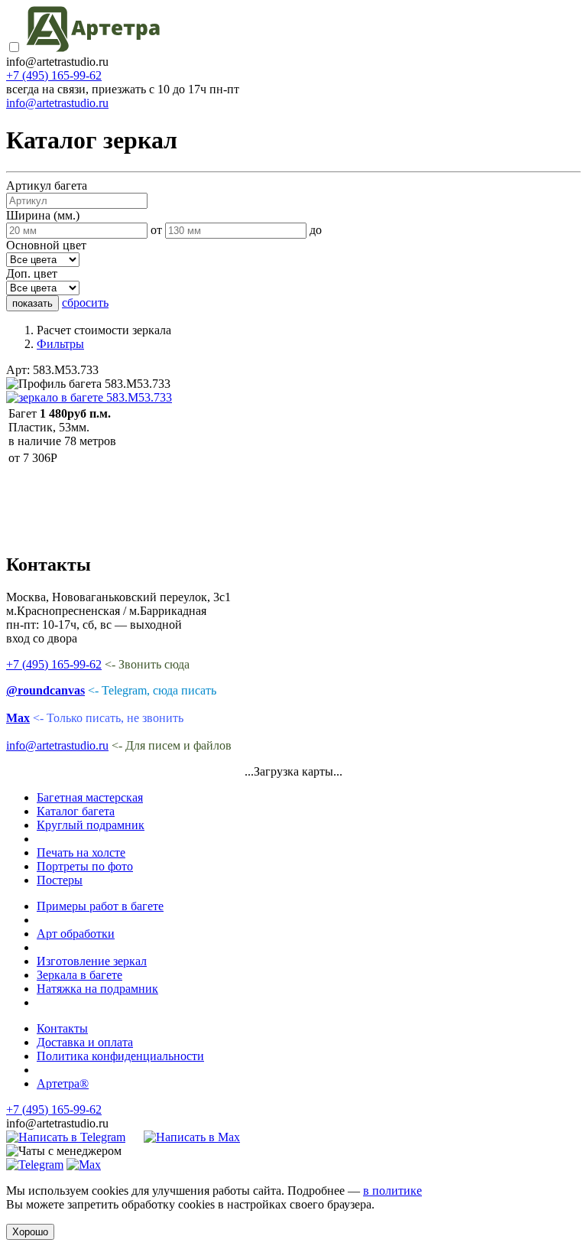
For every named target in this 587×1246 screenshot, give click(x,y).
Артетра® (63, 1083)
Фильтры (60, 343)
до (316, 229)
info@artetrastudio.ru (57, 102)
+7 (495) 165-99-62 (54, 75)
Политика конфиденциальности (120, 1055)
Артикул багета (46, 185)
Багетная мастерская (90, 797)
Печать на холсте (81, 852)
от (156, 229)
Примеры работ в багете (100, 906)
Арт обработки (76, 933)
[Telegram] (34, 1164)
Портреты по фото (85, 866)
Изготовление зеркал (92, 961)
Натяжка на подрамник (97, 988)
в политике (392, 1190)
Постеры (60, 880)
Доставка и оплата (85, 1042)
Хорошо (30, 1232)
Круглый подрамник (90, 824)
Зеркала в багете (79, 974)
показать (32, 303)
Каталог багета (76, 811)
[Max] (83, 1164)
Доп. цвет (31, 273)
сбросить (85, 302)
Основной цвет (46, 245)
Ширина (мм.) (42, 215)
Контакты (62, 1028)
